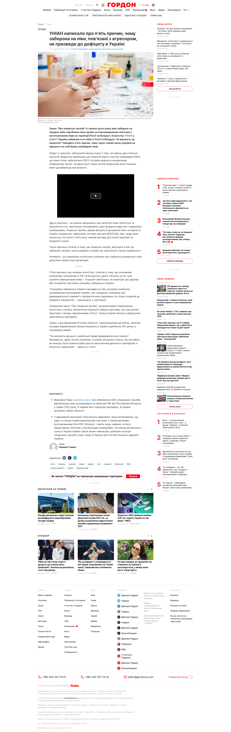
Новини (47, 10)
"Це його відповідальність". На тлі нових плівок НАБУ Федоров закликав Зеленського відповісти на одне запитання (177, 206)
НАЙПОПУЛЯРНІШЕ (168, 178)
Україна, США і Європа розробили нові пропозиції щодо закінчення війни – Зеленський (173, 336)
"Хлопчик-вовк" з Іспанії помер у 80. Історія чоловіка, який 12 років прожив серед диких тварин (177, 189)
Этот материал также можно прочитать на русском (98, 49)
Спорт (41, 616)
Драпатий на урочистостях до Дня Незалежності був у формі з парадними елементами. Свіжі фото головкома (178, 455)
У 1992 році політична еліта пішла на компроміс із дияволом (173, 56)
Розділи (67, 590)
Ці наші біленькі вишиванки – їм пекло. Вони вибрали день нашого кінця (174, 31)
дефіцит (91, 464)
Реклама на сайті (178, 605)
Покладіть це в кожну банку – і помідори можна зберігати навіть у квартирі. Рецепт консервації (177, 439)
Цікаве (41, 647)
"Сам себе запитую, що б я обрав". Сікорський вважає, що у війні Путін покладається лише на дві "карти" (174, 325)
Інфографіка (43, 642)
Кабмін (70, 468)
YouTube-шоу (70, 647)
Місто (93, 590)
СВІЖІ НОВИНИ (165, 279)
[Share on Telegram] (75, 458)
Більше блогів (175, 89)
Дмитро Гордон (129, 595)
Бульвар (117, 10)
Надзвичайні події (46, 636)
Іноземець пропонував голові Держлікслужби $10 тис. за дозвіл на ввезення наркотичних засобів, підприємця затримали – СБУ (95, 521)
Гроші (49, 24)
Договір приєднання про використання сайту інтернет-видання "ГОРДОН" (154, 619)
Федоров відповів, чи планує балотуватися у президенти (176, 251)
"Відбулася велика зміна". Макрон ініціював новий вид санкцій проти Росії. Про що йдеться (173, 378)
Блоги (107, 10)
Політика (93, 529)
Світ (40, 610)
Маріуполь (96, 626)
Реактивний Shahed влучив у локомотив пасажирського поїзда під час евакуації (176, 221)
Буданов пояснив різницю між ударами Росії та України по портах (174, 388)
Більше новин (175, 407)
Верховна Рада (82, 468)
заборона (107, 464)
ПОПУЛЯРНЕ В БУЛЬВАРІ (171, 414)
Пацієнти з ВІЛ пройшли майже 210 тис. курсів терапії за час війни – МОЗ (134, 518)
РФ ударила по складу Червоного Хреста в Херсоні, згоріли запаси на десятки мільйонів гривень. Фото (175, 290)
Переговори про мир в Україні (106, 15)
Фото (153, 10)
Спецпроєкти (70, 652)
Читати (133, 476)
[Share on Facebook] (64, 458)
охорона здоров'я (57, 468)
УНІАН (128, 135)
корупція (72, 464)
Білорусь (61, 464)
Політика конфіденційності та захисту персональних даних (153, 607)
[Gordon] (122, 5)
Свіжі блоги (164, 24)
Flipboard (126, 644)
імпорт (81, 464)
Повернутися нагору (178, 677)
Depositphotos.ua (71, 698)
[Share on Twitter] (69, 458)
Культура (42, 621)
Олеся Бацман (129, 633)
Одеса (94, 605)
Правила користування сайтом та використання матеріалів (154, 595)
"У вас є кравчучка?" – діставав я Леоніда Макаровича (172, 79)
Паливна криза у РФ (78, 15)
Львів (93, 600)
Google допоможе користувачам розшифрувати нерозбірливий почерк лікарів (56, 518)
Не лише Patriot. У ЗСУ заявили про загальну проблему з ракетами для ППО (174, 313)
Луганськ (95, 631)
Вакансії (174, 595)
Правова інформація (180, 610)
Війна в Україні (135, 524)
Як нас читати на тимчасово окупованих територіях (181, 619)
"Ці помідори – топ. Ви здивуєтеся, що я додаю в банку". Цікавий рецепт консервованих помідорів (175, 471)
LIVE (127, 10)
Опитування (174, 10)
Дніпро (94, 621)
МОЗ (128, 464)
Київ (93, 595)
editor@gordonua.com (141, 677)
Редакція (174, 600)
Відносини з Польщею (136, 15)
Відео (162, 10)
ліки (98, 464)
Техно (53, 524)
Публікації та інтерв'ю (66, 10)
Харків (94, 616)
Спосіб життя (44, 631)
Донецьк (95, 610)
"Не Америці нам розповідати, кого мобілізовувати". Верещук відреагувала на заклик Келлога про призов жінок (174, 365)
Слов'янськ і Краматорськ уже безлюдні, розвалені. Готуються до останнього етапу (175, 43)
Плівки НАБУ (156, 15)
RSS (123, 649)
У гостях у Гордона (91, 10)
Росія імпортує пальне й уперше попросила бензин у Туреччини (180, 398)
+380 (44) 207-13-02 (97, 677)
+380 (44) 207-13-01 (54, 677)
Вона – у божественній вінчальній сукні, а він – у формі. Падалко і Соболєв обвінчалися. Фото (175, 424)
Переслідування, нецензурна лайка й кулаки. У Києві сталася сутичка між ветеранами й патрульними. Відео (173, 350)
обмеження (119, 464)
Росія (53, 464)
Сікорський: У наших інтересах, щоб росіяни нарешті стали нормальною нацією (174, 302)
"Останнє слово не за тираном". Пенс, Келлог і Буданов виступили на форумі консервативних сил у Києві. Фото (178, 237)
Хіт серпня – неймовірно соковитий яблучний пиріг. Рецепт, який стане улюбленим (177, 485)
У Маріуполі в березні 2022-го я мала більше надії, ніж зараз (173, 68)
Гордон (41, 24)
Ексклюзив (139, 10)
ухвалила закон (82, 399)
